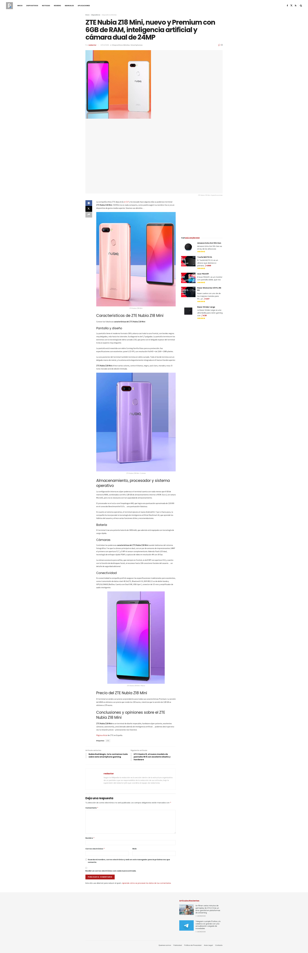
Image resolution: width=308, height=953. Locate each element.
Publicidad (177, 945)
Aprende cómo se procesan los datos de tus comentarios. (146, 883)
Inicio (19, 5)
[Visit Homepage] (9, 5)
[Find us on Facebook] (287, 5)
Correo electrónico (95, 849)
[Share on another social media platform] (88, 215)
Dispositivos (32, 5)
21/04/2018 (104, 45)
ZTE (107, 741)
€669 (208, 265)
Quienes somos (165, 945)
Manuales (69, 5)
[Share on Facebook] (88, 203)
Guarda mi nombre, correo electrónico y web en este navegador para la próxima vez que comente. (129, 860)
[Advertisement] (202, 215)
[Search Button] (301, 6)
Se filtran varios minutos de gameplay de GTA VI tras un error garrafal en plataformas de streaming (208, 909)
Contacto (219, 945)
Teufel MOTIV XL (204, 257)
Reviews (57, 5)
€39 (205, 315)
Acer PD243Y (203, 274)
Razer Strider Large (206, 307)
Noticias (46, 5)
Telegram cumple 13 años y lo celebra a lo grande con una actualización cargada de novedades (208, 925)
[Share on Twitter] (88, 209)
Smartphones (137, 45)
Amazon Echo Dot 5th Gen (209, 243)
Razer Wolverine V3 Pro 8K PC (209, 289)
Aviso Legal (208, 945)
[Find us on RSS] (295, 5)
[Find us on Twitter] (291, 5)
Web (134, 849)
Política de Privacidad (192, 945)
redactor (92, 45)
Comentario (91, 808)
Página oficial (101, 735)
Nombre (90, 838)
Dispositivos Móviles (109, 15)
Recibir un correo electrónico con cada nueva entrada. (110, 871)
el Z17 (126, 202)
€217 (207, 299)
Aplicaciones (84, 5)
